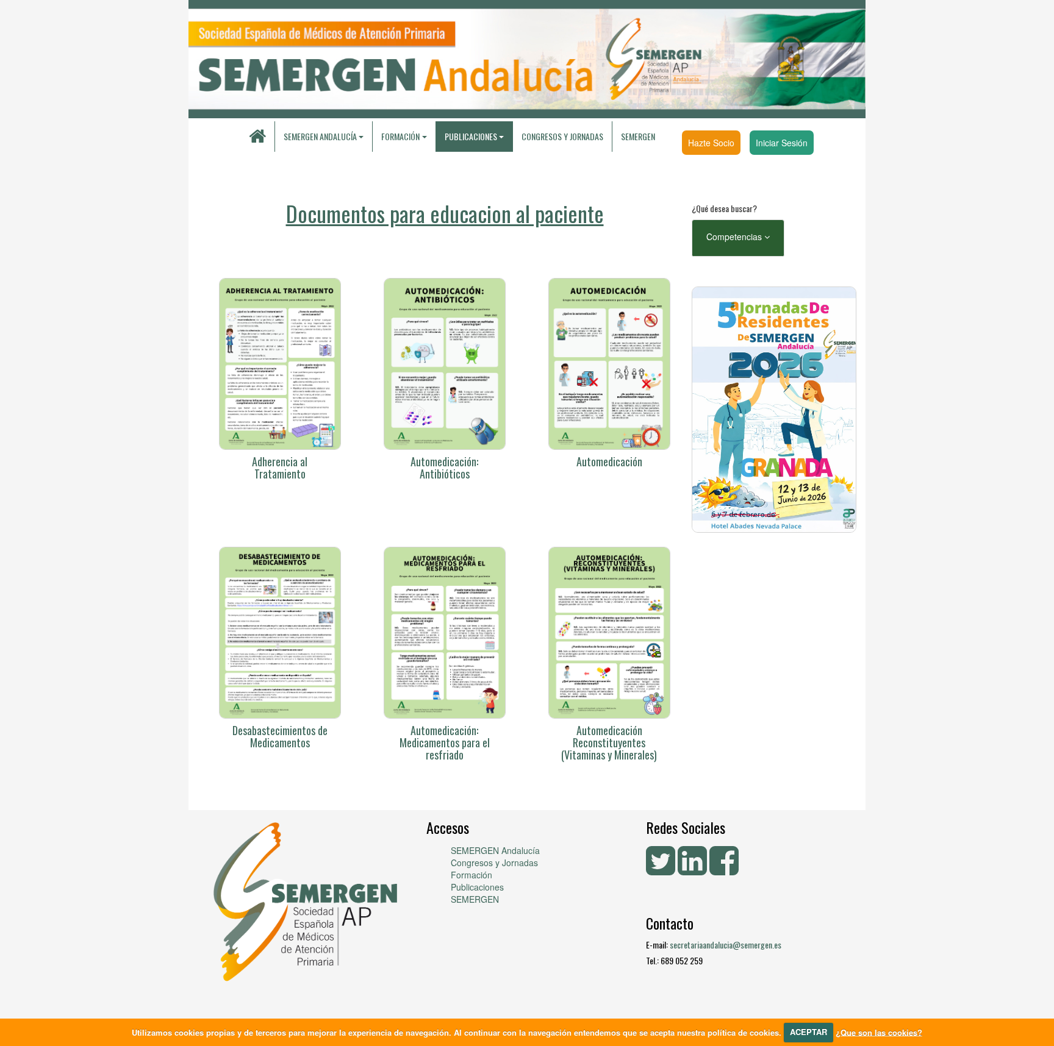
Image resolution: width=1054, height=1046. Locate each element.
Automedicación (609, 461)
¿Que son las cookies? (879, 1031)
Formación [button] (400, 136)
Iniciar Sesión (782, 143)
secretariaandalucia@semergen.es (725, 944)
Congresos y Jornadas (562, 136)
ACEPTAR (808, 1031)
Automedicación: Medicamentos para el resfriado (445, 742)
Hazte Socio (711, 143)
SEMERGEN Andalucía (320, 136)
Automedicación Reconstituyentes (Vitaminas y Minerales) (609, 742)
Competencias (735, 236)
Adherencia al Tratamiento (279, 468)
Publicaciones (477, 887)
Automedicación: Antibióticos (444, 468)
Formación (471, 875)
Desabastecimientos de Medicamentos (280, 736)
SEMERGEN (638, 136)
